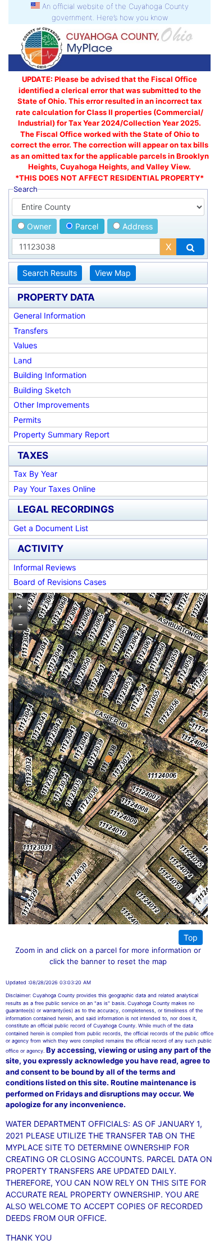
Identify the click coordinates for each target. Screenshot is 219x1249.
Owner (38, 226)
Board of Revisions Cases (59, 582)
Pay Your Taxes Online (54, 489)
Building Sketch (42, 390)
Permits (27, 420)
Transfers (30, 330)
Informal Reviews (44, 567)
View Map (113, 273)
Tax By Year (35, 473)
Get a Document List (50, 528)
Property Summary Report (61, 434)
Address (136, 226)
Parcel (85, 226)
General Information (49, 315)
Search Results (49, 273)
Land (22, 360)
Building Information (49, 375)
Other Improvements (51, 404)
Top (191, 937)
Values (25, 345)
